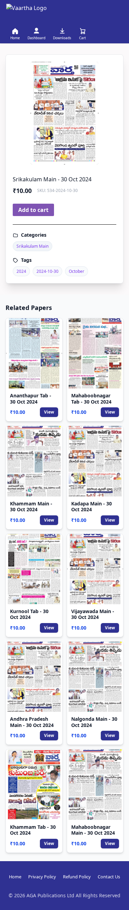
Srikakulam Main (33, 246)
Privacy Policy (42, 877)
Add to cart (33, 210)
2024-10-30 (47, 271)
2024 (21, 271)
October (76, 271)
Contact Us (109, 877)
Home (15, 877)
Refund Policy (77, 877)
